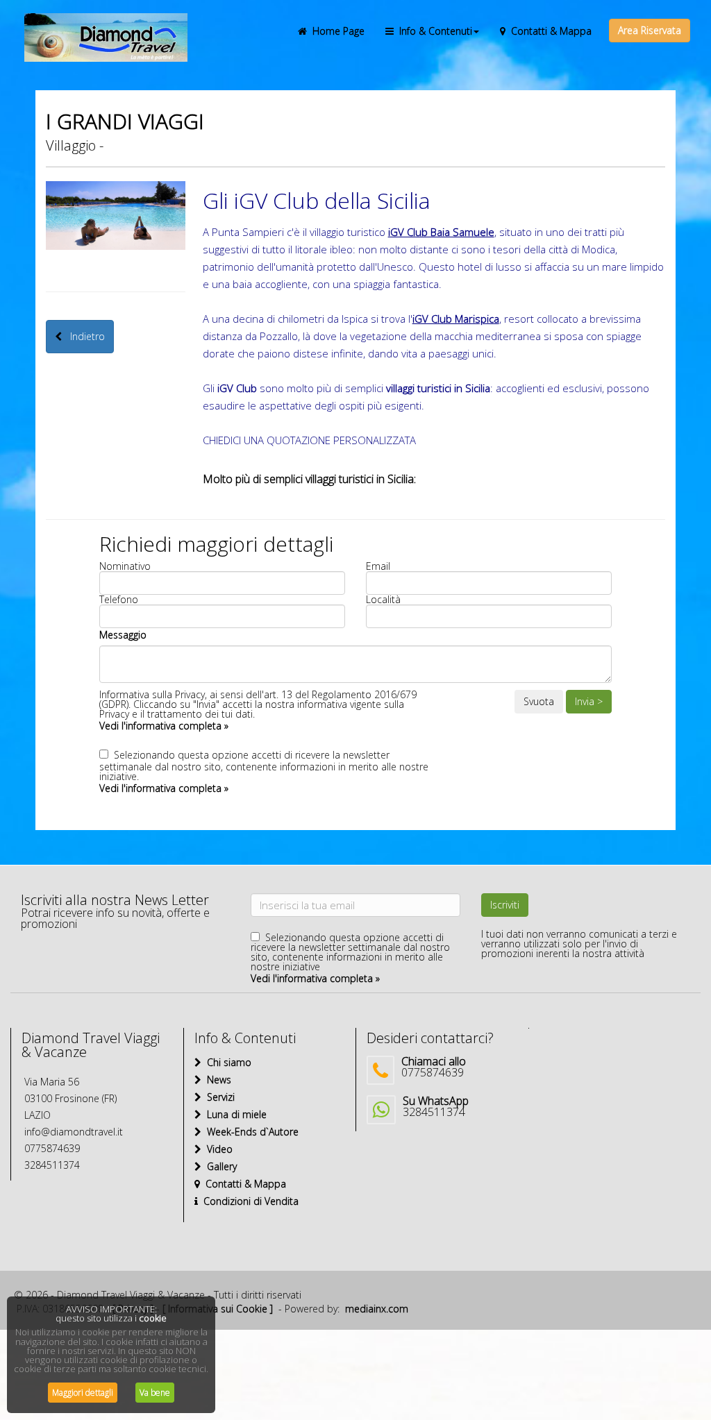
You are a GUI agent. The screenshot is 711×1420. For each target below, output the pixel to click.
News (216, 1079)
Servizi (218, 1097)
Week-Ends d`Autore (250, 1131)
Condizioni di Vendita (248, 1201)
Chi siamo (226, 1062)
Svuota (539, 701)
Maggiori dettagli (82, 1392)
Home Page (336, 30)
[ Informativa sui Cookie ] (217, 1308)
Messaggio (123, 634)
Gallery (219, 1166)
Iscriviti (504, 904)
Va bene (155, 1392)
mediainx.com (376, 1308)
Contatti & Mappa (548, 30)
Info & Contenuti (433, 30)
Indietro (83, 336)
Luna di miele (234, 1114)
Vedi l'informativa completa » (163, 725)
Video (217, 1149)
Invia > (589, 701)
